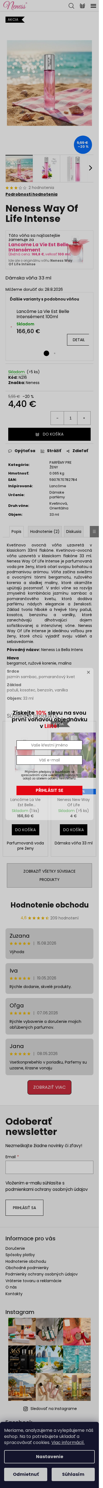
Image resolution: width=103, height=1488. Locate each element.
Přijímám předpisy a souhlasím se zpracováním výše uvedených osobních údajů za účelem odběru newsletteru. (49, 775)
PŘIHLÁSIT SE (49, 790)
